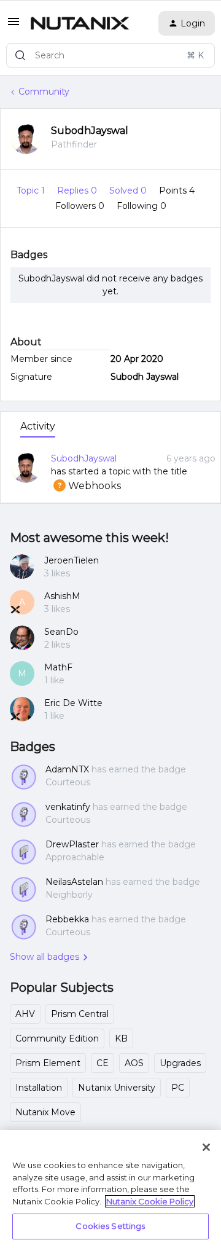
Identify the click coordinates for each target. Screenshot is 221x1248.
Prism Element (47, 1063)
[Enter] (20, 55)
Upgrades (180, 1063)
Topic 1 (32, 190)
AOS (134, 1063)
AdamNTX (67, 769)
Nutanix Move (45, 1112)
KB (121, 1038)
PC (177, 1087)
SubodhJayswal (89, 130)
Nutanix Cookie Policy (149, 1201)
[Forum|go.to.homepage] (80, 23)
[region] (110, 1189)
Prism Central (80, 1013)
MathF (58, 667)
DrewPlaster (72, 844)
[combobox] (110, 55)
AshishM (62, 596)
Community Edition (57, 1038)
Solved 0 (129, 190)
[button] (13, 25)
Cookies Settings (110, 1226)
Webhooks (86, 486)
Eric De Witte (73, 702)
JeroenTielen (71, 560)
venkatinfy (67, 806)
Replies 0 (78, 190)
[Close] (206, 1147)
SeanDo (61, 631)
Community (43, 91)
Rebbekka (67, 919)
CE (102, 1063)
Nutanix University (116, 1087)
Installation (38, 1087)
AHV (25, 1013)
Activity (37, 426)
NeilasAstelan (74, 881)
